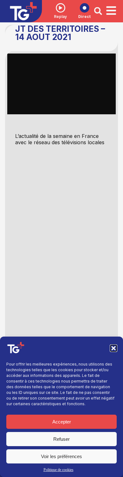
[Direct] (84, 8)
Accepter (61, 421)
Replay (60, 16)
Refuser (61, 439)
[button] (113, 348)
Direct (84, 16)
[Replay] (60, 8)
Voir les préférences (61, 456)
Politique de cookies (58, 470)
